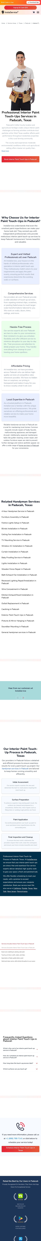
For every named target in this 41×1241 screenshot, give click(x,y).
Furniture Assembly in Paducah (15, 517)
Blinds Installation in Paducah (14, 528)
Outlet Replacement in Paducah (15, 603)
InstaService (32, 859)
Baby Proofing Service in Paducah (16, 557)
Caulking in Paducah (10, 609)
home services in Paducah (29, 445)
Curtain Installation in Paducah (15, 551)
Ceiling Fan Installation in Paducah (16, 534)
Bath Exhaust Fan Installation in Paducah (19, 575)
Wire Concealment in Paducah (15, 589)
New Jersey (11, 891)
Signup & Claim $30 (20, 8)
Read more (5, 151)
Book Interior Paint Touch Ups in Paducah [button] (20, 159)
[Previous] (18, 698)
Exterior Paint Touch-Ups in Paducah (17, 615)
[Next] (23, 698)
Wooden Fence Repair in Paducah (16, 569)
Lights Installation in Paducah (14, 563)
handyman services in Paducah (15, 768)
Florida (24, 888)
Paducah (27, 23)
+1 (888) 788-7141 (14, 1138)
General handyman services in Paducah (19, 632)
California (17, 888)
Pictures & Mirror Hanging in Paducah (18, 620)
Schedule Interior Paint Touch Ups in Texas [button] (20, 1149)
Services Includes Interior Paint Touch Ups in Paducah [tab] (18, 944)
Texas (21, 23)
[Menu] (37, 12)
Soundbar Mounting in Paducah (15, 626)
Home (3, 23)
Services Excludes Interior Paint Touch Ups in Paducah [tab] (18, 948)
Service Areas (12, 23)
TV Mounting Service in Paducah (16, 540)
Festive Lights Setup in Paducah (15, 523)
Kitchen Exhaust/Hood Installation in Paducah (17, 596)
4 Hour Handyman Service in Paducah (18, 511)
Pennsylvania (22, 891)
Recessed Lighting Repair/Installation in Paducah (19, 582)
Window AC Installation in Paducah (17, 546)
